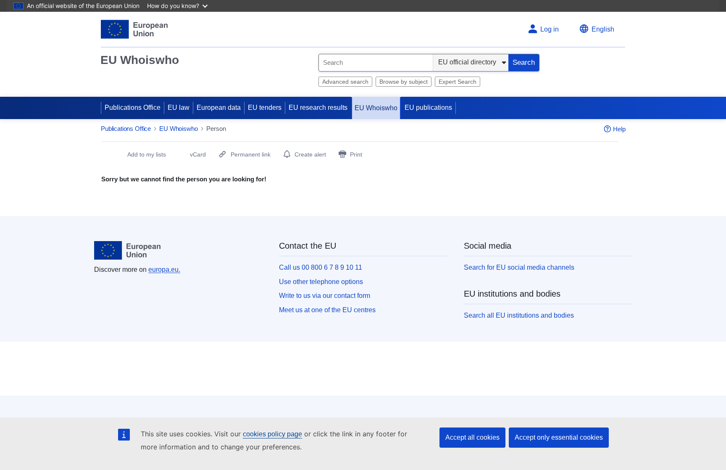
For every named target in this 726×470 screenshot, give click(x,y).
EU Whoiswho (139, 59)
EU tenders (264, 107)
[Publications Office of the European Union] (134, 29)
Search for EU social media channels (519, 267)
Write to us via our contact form (324, 295)
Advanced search (345, 81)
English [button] (603, 29)
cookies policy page (272, 434)
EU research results (318, 107)
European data (219, 107)
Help (619, 129)
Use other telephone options (321, 281)
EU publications (428, 107)
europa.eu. (164, 269)
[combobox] (376, 62)
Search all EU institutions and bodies (519, 315)
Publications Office (132, 107)
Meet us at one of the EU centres (327, 309)
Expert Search (457, 81)
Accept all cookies (472, 437)
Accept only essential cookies (559, 437)
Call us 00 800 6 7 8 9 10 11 (320, 267)
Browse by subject (403, 81)
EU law (178, 107)
